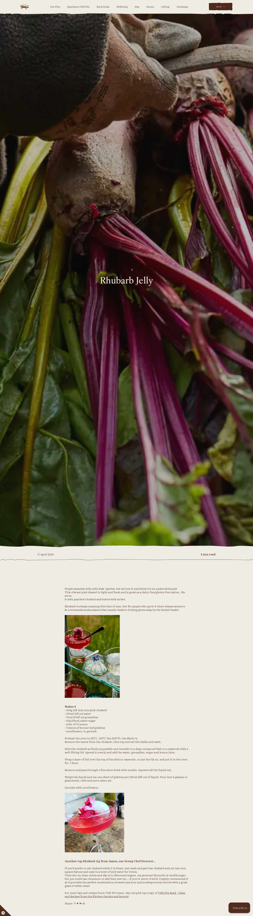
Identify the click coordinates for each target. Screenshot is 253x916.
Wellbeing (122, 6)
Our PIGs (55, 6)
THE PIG (24, 7)
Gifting (165, 6)
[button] (239, 908)
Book (219, 6)
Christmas (182, 6)
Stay (137, 6)
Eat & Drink (102, 6)
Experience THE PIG (78, 6)
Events (150, 6)
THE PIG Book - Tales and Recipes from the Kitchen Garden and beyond (125, 894)
